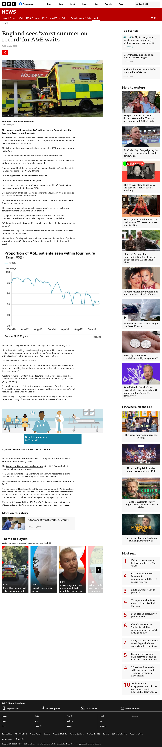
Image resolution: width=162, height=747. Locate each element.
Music (102, 716)
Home (48, 4)
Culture (70, 721)
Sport (72, 4)
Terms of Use (7, 734)
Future (69, 726)
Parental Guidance (77, 734)
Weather (103, 726)
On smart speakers (53, 709)
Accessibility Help (60, 734)
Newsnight (21, 502)
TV (101, 721)
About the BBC (21, 734)
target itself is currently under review (24, 466)
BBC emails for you (119, 734)
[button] (131, 4)
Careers (106, 734)
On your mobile (13, 709)
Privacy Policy (35, 734)
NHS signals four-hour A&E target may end (26, 175)
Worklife (108, 4)
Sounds (135, 716)
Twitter (66, 505)
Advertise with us (136, 734)
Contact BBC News (132, 709)
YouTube (43, 505)
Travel (121, 4)
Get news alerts (91, 709)
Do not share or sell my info (13, 739)
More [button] (156, 18)
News (61, 4)
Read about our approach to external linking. (83, 744)
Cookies (47, 734)
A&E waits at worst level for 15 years (23, 180)
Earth (84, 4)
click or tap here (42, 449)
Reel (96, 4)
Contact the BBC (93, 734)
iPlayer (5, 505)
